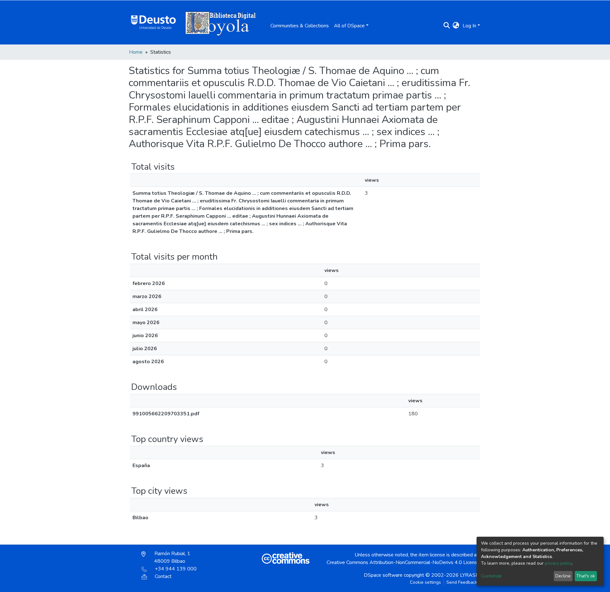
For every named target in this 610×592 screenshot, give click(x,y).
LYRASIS (470, 575)
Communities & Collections (299, 25)
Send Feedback (462, 582)
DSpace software (383, 575)
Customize (491, 576)
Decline (563, 576)
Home (136, 52)
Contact (163, 576)
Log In (469, 25)
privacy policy (558, 563)
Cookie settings (425, 582)
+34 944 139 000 (176, 568)
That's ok (585, 576)
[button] (456, 26)
